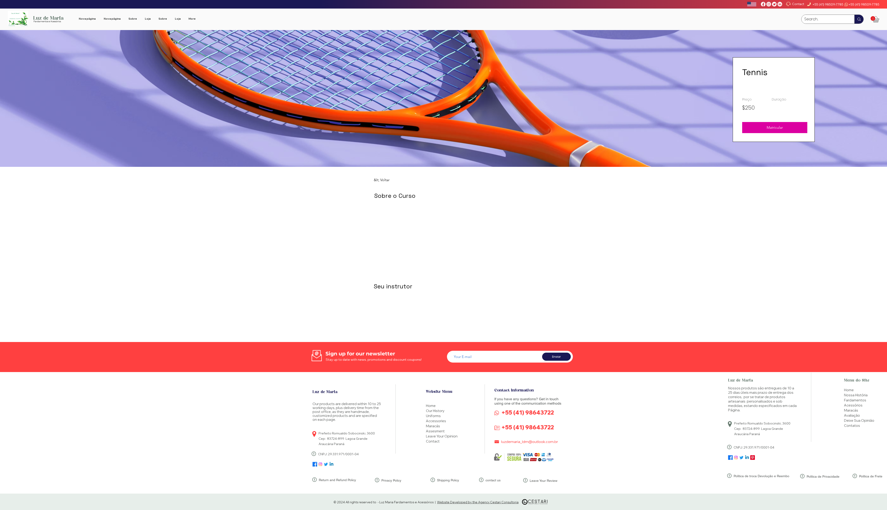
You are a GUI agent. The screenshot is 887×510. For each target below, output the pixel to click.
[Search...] (858, 19)
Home (849, 390)
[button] (873, 18)
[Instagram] (768, 4)
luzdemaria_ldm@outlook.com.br (529, 441)
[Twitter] (774, 4)
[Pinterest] (752, 457)
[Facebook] (763, 4)
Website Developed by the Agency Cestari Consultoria (478, 502)
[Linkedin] (747, 457)
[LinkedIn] (780, 4)
